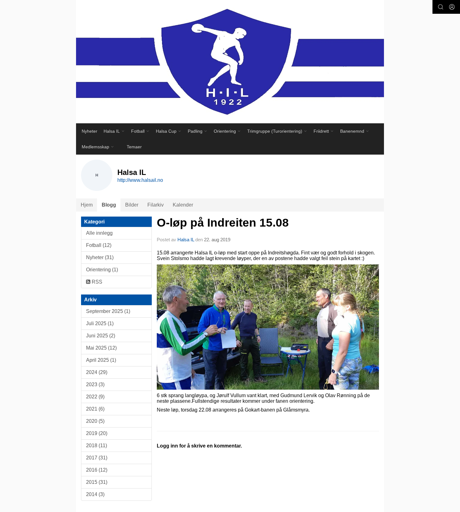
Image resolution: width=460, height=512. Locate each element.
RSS (96, 281)
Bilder (131, 204)
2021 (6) (95, 409)
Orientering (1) (102, 269)
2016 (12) (96, 470)
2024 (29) (96, 372)
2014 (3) (95, 494)
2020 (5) (95, 421)
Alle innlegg (99, 233)
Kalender (183, 204)
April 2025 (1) (101, 360)
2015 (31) (96, 482)
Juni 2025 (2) (100, 335)
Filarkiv (155, 204)
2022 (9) (95, 396)
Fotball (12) (98, 245)
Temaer (134, 146)
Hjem (87, 204)
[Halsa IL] (230, 61)
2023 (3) (95, 384)
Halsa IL (186, 239)
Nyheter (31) (100, 257)
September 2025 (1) (108, 311)
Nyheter (89, 131)
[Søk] (440, 7)
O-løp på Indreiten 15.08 (223, 222)
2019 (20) (96, 433)
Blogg (109, 204)
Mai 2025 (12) (101, 348)
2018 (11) (96, 445)
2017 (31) (96, 457)
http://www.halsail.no (140, 180)
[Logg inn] (451, 7)
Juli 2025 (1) (100, 323)
